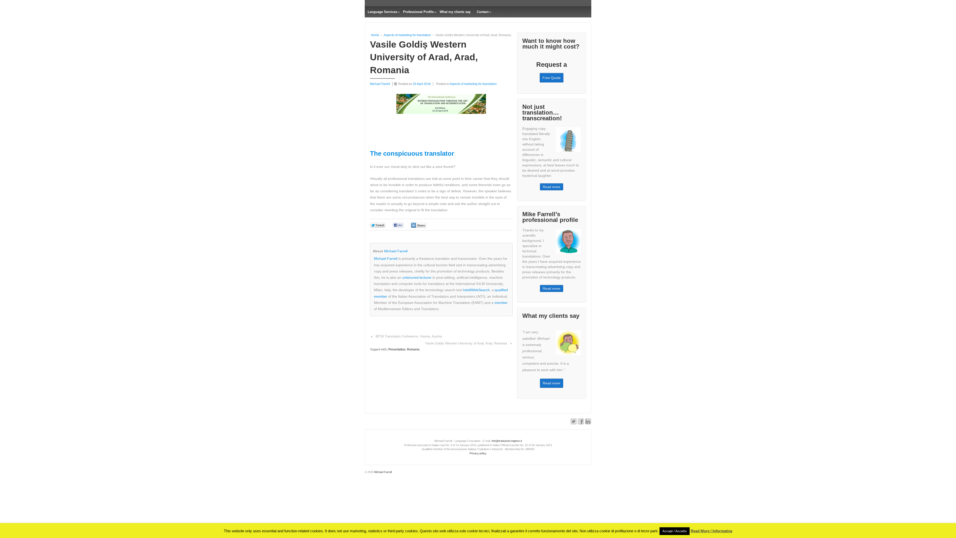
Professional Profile (418, 12)
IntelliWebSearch (476, 290)
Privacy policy (478, 453)
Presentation (397, 349)
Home (375, 35)
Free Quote (551, 78)
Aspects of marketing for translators (407, 35)
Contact (482, 12)
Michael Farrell (396, 251)
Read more (551, 187)
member (501, 303)
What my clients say (455, 12)
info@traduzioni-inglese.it (506, 440)
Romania (413, 349)
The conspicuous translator (412, 153)
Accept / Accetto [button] (674, 531)
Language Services (382, 12)
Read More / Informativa (711, 531)
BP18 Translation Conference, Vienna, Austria (409, 336)
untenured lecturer (416, 277)
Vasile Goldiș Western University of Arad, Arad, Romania (466, 343)
